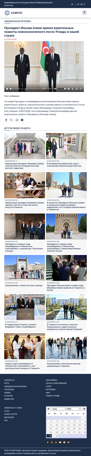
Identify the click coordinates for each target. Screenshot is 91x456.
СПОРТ (49, 386)
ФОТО (6, 383)
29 (85, 432)
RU (75, 4)
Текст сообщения (11, 96)
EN (78, 4)
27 (74, 432)
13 (74, 425)
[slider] (25, 89)
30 (50, 436)
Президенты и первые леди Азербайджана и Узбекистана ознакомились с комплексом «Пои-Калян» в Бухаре (24, 247)
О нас (7, 411)
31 (57, 436)
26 (68, 432)
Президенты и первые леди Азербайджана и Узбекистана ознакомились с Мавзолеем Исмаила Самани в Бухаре (64, 247)
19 (68, 428)
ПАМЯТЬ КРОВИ (53, 396)
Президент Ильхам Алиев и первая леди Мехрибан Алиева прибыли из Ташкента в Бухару (66, 287)
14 (79, 425)
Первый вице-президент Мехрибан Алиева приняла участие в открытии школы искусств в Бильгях (24, 205)
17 (57, 428)
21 (79, 428)
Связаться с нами (13, 408)
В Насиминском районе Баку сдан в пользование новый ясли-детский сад (64, 165)
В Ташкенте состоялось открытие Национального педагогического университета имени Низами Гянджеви (64, 326)
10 (57, 425)
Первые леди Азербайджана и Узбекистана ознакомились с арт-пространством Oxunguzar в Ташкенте (22, 366)
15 (85, 425)
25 (62, 432)
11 (62, 425)
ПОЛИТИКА (9, 389)
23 (50, 432)
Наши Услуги (10, 414)
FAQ (5, 420)
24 (57, 432)
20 (74, 428)
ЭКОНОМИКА (51, 380)
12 (68, 425)
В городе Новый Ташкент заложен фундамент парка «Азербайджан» (20, 325)
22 (85, 428)
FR (84, 4)
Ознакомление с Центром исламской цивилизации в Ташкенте (63, 365)
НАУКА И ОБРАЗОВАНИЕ (56, 383)
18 (62, 428)
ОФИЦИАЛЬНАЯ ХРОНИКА (17, 21)
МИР (48, 393)
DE (81, 4)
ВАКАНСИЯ (9, 417)
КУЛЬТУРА (8, 396)
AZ (72, 4)
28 (79, 432)
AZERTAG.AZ (9, 380)
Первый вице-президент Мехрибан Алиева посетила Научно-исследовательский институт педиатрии (24, 166)
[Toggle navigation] (84, 12)
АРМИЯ (7, 393)
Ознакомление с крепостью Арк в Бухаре (23, 285)
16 (50, 428)
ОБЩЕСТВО (9, 399)
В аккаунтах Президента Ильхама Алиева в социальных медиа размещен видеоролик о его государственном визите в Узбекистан (66, 206)
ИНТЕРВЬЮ (50, 389)
